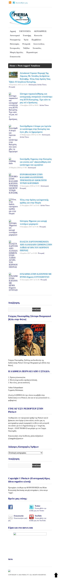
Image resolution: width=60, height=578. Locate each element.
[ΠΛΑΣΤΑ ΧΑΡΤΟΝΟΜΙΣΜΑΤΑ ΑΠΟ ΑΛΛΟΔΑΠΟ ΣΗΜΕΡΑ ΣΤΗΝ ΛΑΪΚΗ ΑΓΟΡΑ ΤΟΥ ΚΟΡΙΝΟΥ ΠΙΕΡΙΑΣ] (13, 267)
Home (12, 65)
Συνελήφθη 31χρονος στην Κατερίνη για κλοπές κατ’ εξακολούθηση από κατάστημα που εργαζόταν (36, 162)
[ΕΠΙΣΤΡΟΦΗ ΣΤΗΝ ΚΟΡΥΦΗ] (56, 577)
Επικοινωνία (15, 56)
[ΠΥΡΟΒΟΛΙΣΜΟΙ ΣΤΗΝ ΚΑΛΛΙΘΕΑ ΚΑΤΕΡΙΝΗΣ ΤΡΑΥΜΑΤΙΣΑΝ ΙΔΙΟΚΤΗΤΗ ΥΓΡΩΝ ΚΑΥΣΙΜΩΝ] (13, 193)
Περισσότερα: (32, 52)
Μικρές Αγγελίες (16, 52)
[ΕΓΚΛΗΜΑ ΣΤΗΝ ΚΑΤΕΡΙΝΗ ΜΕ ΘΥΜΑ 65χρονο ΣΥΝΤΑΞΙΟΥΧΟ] (13, 290)
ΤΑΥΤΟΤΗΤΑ (25, 31)
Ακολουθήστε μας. (22, 3)
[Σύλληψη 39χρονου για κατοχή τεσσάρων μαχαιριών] (13, 235)
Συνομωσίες (15, 48)
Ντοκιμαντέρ (15, 40)
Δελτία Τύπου (41, 84)
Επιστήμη (27, 35)
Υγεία (26, 40)
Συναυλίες (37, 48)
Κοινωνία (38, 35)
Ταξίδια (26, 48)
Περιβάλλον (36, 40)
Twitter (37, 508)
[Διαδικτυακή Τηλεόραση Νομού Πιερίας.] (20, 24)
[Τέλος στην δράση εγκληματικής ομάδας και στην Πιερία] (13, 213)
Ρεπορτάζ (26, 44)
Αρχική (13, 31)
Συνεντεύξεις (38, 44)
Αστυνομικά (15, 35)
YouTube (37, 518)
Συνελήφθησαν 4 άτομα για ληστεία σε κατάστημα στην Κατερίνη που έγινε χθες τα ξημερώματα (35, 129)
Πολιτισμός (14, 44)
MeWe (10, 559)
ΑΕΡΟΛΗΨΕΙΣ (40, 31)
